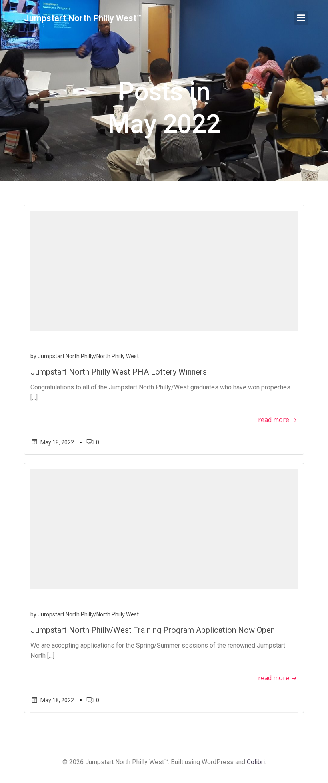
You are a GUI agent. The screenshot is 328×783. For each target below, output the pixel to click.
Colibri (256, 762)
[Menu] (301, 18)
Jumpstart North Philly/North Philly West (88, 356)
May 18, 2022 (57, 442)
